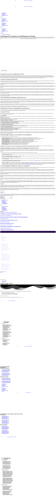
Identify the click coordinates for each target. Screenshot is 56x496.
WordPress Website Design (5, 428)
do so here (22, 297)
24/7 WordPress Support (7, 476)
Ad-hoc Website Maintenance (6, 463)
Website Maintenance (5, 203)
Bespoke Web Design (3, 424)
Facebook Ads (5, 341)
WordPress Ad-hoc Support (7, 475)
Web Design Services (3, 252)
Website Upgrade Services (5, 427)
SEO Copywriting (5, 330)
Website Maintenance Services (7, 461)
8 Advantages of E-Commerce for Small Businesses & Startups (10, 213)
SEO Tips (3, 200)
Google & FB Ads (3, 338)
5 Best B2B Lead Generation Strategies (6, 229)
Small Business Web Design (5, 417)
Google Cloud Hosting (6, 487)
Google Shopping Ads (6, 339)
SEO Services (3, 323)
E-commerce (3, 13)
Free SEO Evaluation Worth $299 (6, 322)
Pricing (3, 21)
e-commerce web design (32, 146)
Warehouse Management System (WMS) (28, 163)
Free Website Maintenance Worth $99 (6, 458)
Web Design (3, 14)
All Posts (1, 196)
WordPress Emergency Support (8, 480)
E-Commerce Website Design (6, 369)
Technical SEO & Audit (6, 327)
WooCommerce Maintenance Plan (6, 378)
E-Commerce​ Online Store (4, 368)
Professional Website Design (5, 420)
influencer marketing (37, 160)
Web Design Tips (8, 34)
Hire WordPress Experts (5, 433)
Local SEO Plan (5, 328)
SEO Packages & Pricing (6, 331)
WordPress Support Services (7, 471)
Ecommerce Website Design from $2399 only (4, 367)
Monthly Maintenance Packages (7, 462)
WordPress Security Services (7, 474)
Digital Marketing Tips (5, 206)
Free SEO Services (6, 326)
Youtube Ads (5, 340)
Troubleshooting (4, 201)
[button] (28, 17)
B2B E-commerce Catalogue (5, 374)
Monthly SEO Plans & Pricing (7, 325)
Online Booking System (5, 371)
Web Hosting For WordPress (7, 486)
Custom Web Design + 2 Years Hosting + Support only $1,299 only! (11, 413)
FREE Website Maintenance (6, 464)
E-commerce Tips (4, 209)
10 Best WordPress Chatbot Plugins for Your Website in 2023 (10, 226)
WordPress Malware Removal (7, 479)
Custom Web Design (4, 430)
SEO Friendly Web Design (5, 423)
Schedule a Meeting (4, 295)
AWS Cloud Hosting (6, 488)
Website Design (2, 414)
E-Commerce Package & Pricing (6, 370)
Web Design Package (5, 416)
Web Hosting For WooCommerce (6, 379)
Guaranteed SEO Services (7, 329)
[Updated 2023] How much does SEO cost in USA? (9, 220)
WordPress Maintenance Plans (8, 472)
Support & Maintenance (5, 15)
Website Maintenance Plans (6, 466)
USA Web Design (8, 279)
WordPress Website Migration (7, 489)
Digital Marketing (4, 18)
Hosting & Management (4, 484)
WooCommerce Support (4, 376)
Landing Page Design (5, 418)
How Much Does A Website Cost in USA (7, 223)
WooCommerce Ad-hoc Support (6, 381)
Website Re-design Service (5, 431)
